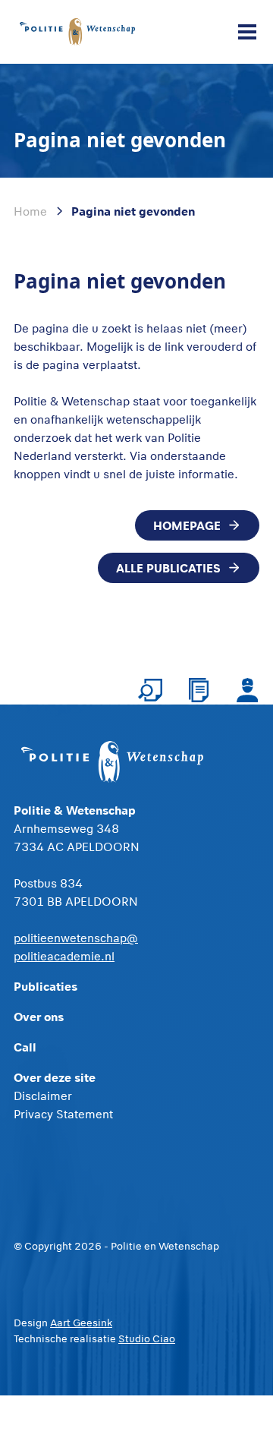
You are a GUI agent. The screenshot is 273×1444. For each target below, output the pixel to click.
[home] (77, 31)
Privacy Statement (63, 1113)
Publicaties (45, 986)
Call (25, 1046)
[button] (244, 32)
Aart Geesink (81, 1322)
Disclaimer (43, 1095)
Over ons (39, 1016)
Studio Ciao (146, 1338)
